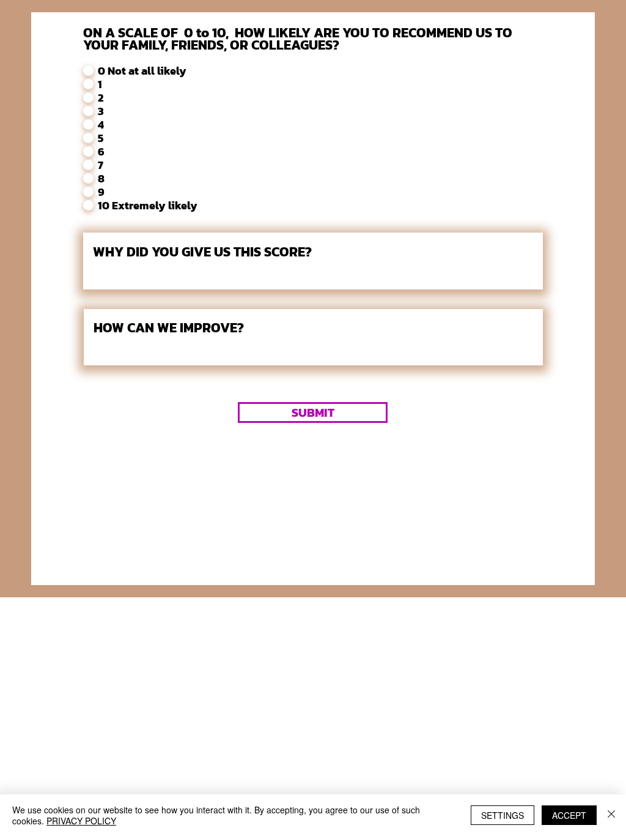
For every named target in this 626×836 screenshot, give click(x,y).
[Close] (611, 815)
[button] (313, 412)
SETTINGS (502, 815)
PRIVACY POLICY (81, 821)
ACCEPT (569, 815)
